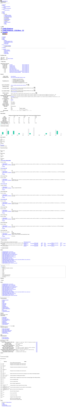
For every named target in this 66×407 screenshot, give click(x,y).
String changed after (5, 337)
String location (4, 310)
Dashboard (4, 4)
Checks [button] (3, 9)
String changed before (5, 338)
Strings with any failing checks (7, 330)
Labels (3, 302)
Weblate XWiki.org (5, 1)
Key (3, 309)
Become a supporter (7, 22)
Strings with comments (5, 329)
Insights (3, 39)
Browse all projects (7, 6)
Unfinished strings (12, 66)
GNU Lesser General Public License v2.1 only (18, 77)
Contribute (5, 21)
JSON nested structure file (36, 243)
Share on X (6, 51)
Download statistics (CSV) (8, 41)
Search (3, 38)
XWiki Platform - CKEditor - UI (13, 30)
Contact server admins (7, 15)
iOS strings (45, 243)
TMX (50, 243)
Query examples (2, 341)
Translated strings (12, 65)
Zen (28, 64)
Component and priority (6, 311)
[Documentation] (0, 61)
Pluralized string (4, 332)
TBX (48, 243)
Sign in (3, 12)
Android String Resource (26, 243)
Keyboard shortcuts (7, 19)
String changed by (5, 324)
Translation (4, 36)
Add (1, 334)
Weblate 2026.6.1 (9, 402)
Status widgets (6, 53)
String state (4, 321)
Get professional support (8, 16)
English (13, 232)
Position (3, 300)
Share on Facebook (7, 50)
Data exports (6, 43)
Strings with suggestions (6, 328)
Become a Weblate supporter (6, 405)
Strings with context (5, 333)
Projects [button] (3, 5)
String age (3, 305)
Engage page (6, 52)
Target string (4, 304)
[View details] (12, 163)
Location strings (4, 320)
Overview (3, 37)
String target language (5, 323)
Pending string (4, 322)
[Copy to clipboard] (28, 85)
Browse (9, 58)
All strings (11, 64)
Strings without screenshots (6, 331)
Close (7, 356)
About (3, 403)
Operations (4, 47)
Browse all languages (7, 8)
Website (5, 23)
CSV (31, 243)
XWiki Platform (7, 28)
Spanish (5, 32)
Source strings (4, 317)
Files (3, 44)
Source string (4, 303)
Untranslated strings (12, 67)
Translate (11, 58)
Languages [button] (4, 7)
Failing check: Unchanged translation (15, 72)
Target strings (4, 318)
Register (3, 11)
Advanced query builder (4, 314)
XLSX (64, 243)
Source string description (6, 319)
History (5, 40)
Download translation (7, 45)
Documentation (6, 18)
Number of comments (5, 307)
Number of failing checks (6, 308)
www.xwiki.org (13, 76)
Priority (3, 301)
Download (12, 96)
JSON (33, 243)
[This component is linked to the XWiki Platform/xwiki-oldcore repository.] (26, 85)
